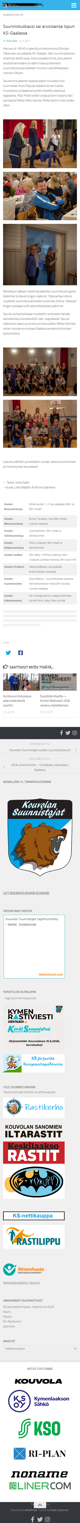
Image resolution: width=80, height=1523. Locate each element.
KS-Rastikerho (12, 1321)
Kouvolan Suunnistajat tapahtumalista (32, 919)
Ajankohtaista (13, 15)
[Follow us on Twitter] (67, 732)
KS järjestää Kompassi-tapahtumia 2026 (28, 1307)
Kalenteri (12, 924)
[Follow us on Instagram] (74, 732)
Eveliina (12, 40)
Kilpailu (7, 1316)
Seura (6, 1312)
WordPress (31, 1510)
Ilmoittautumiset (27, 924)
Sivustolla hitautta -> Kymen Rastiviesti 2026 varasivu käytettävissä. (55, 700)
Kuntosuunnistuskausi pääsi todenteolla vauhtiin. (17, 700)
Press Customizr (59, 1510)
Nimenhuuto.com (51, 974)
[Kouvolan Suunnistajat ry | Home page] (31, 5)
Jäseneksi (9, 1326)
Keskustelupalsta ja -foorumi (21, 1282)
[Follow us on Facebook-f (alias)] (61, 732)
